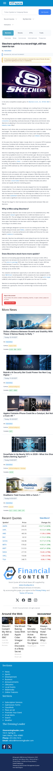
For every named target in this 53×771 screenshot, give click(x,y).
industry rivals (6, 125)
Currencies (22, 38)
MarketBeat (9, 342)
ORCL (5, 556)
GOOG (5, 541)
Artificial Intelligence (14, 386)
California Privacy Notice (29, 761)
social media (15, 180)
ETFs (31, 33)
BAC (4, 537)
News (14, 38)
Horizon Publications (29, 757)
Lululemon (10, 234)
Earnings (23, 468)
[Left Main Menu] (4, 3)
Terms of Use (33, 759)
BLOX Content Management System (29, 765)
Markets (8, 33)
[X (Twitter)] (17, 600)
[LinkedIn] (29, 600)
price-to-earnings (12, 262)
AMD (4, 533)
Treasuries (42, 38)
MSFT (11, 390)
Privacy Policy (41, 590)
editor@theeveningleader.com (21, 740)
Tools (41, 33)
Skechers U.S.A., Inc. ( (35, 102)
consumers (5, 121)
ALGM (11, 349)
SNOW (11, 472)
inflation (37, 136)
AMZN (5, 526)
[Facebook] (23, 600)
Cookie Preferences (18, 763)
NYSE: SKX (45, 102)
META (5, 545)
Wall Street (8, 275)
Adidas (22, 230)
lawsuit (13, 215)
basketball (13, 195)
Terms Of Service (26, 593)
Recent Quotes (9, 19)
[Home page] (16, 3)
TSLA (4, 559)
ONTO (19, 349)
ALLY (10, 510)
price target (46, 277)
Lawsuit (11, 506)
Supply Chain (12, 345)
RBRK (15, 390)
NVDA (5, 552)
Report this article (10, 302)
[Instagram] (35, 600)
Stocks (20, 33)
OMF (19, 510)
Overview (8, 38)
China (18, 161)
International (32, 38)
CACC (15, 510)
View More (44, 518)
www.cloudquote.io (26, 585)
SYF (23, 510)
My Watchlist (27, 19)
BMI (15, 349)
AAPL (10, 431)
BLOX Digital (19, 767)
